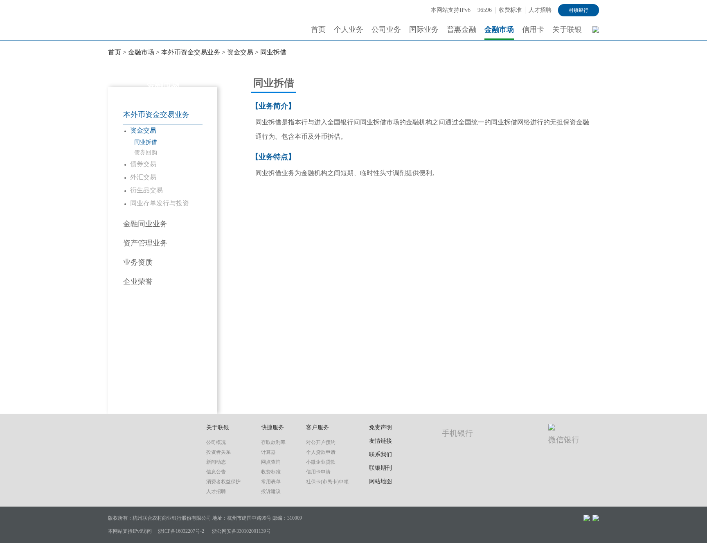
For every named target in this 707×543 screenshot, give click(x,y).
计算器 (268, 452)
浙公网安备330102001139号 (241, 531)
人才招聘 (540, 10)
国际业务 (424, 29)
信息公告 (216, 472)
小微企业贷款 (320, 462)
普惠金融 (461, 29)
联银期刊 (380, 468)
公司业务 (386, 29)
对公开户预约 (320, 442)
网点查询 (271, 462)
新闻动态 (216, 462)
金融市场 (499, 29)
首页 (318, 29)
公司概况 (216, 442)
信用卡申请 (318, 472)
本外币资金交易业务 (190, 52)
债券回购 (145, 152)
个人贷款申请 (320, 452)
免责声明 (380, 427)
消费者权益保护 (223, 481)
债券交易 (143, 163)
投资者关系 (218, 452)
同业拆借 (273, 52)
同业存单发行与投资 (159, 203)
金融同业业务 (145, 224)
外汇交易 (143, 176)
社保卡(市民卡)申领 (327, 481)
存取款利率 (273, 442)
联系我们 (380, 454)
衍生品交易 (146, 190)
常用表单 (271, 481)
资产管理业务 (145, 243)
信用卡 (533, 29)
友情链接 (380, 441)
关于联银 (567, 29)
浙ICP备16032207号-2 (181, 531)
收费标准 (510, 10)
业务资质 (138, 262)
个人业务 (348, 29)
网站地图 (380, 481)
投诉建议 (271, 491)
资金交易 (240, 52)
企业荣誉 (138, 281)
